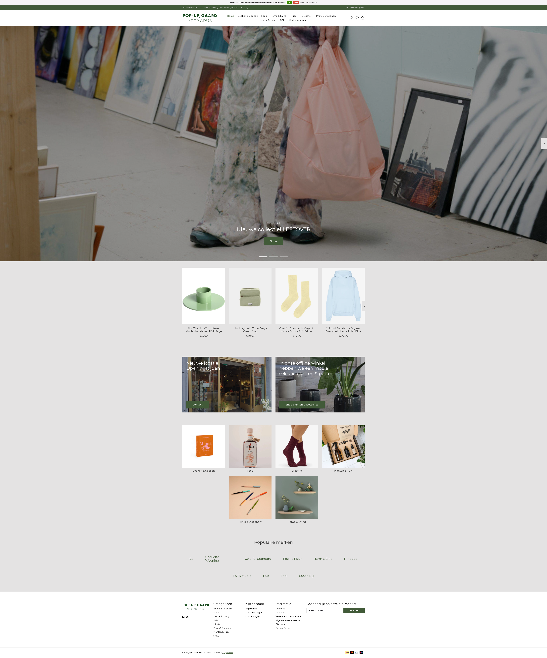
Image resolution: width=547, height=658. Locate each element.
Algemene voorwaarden (288, 620)
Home (230, 16)
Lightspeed (228, 653)
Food (264, 16)
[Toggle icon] (352, 18)
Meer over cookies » (308, 2)
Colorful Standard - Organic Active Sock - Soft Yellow (296, 330)
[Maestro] (361, 652)
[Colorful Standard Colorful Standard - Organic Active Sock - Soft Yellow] (296, 296)
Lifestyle (297, 470)
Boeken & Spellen (248, 16)
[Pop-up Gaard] (199, 18)
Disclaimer (280, 624)
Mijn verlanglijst (252, 616)
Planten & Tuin (343, 470)
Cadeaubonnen (298, 20)
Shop (330, 241)
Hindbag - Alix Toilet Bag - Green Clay (250, 330)
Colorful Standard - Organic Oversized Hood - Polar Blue (343, 330)
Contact (279, 612)
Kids (215, 620)
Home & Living (297, 521)
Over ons (280, 608)
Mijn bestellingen (253, 612)
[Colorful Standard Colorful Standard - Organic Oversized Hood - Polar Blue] (343, 296)
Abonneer (354, 610)
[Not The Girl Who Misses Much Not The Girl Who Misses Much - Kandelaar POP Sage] (203, 296)
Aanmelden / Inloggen (354, 7)
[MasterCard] (352, 652)
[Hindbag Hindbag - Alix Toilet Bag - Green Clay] (250, 296)
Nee (296, 2)
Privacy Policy (282, 628)
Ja (289, 2)
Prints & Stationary (250, 521)
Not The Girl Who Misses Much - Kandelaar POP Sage (204, 330)
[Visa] (356, 652)
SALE (283, 20)
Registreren (250, 608)
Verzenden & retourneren (288, 616)
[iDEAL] (347, 652)
